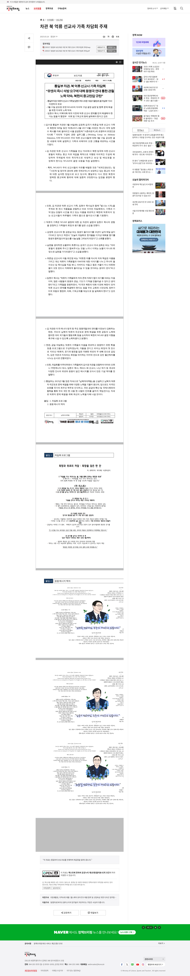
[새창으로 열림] (112, 36)
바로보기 (100, 47)
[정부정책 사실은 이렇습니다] (148, 52)
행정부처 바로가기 (154, 964)
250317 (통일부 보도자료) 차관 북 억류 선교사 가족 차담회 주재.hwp (67, 47)
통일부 (54, 36)
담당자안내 (56, 888)
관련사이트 (149, 959)
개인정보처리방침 (31, 970)
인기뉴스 (140, 130)
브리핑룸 (37, 8)
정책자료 (49, 8)
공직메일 (163, 8)
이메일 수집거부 (57, 970)
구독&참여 (62, 8)
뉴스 (27, 8)
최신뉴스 (157, 130)
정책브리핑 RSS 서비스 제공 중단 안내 (48, 943)
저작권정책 (46, 888)
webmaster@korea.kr (96, 964)
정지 (155, 927)
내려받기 (111, 47)
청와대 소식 (151, 8)
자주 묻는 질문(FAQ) (73, 970)
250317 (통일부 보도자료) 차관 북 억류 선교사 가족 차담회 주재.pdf (67, 51)
